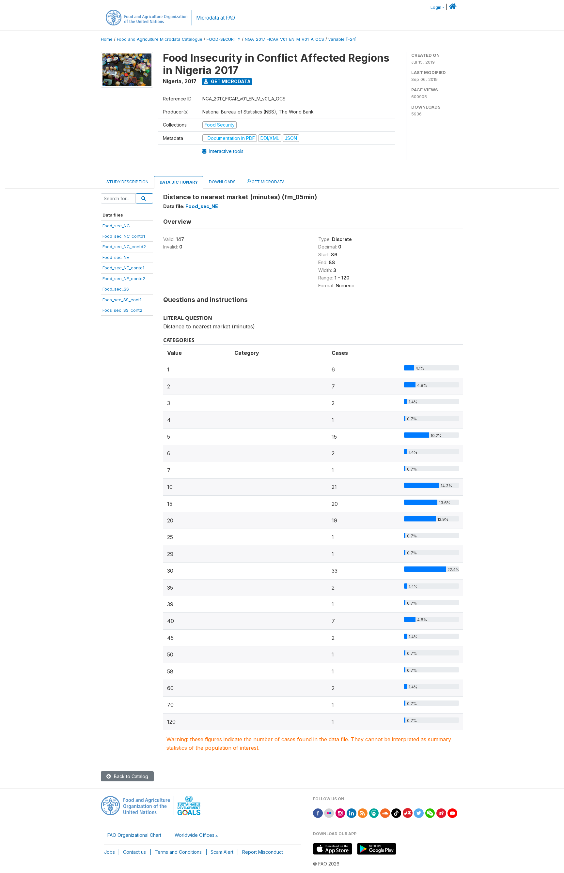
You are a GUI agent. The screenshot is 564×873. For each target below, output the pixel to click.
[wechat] (430, 812)
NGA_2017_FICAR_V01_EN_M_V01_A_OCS (284, 39)
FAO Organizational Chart (134, 835)
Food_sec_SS (115, 289)
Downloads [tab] (222, 181)
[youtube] (452, 812)
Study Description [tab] (127, 181)
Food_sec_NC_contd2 (124, 246)
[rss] (363, 812)
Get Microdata (230, 81)
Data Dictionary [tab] (179, 182)
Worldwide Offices (194, 835)
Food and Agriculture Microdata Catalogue (159, 39)
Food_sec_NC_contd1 (123, 236)
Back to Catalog (130, 776)
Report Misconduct (262, 852)
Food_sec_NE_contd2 (123, 278)
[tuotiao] (408, 812)
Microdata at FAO (215, 18)
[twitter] (419, 812)
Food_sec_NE (115, 257)
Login (436, 7)
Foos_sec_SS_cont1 (121, 299)
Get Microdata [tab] (268, 181)
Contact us (134, 852)
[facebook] (318, 812)
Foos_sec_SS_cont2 (122, 310)
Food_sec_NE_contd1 (123, 267)
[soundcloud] (385, 812)
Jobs (109, 852)
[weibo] (441, 812)
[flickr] (329, 812)
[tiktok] (396, 812)
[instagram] (340, 812)
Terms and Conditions (178, 852)
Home (107, 39)
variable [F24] (342, 39)
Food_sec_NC (116, 225)
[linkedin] (351, 812)
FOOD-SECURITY (224, 39)
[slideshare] (374, 812)
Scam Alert (222, 852)
